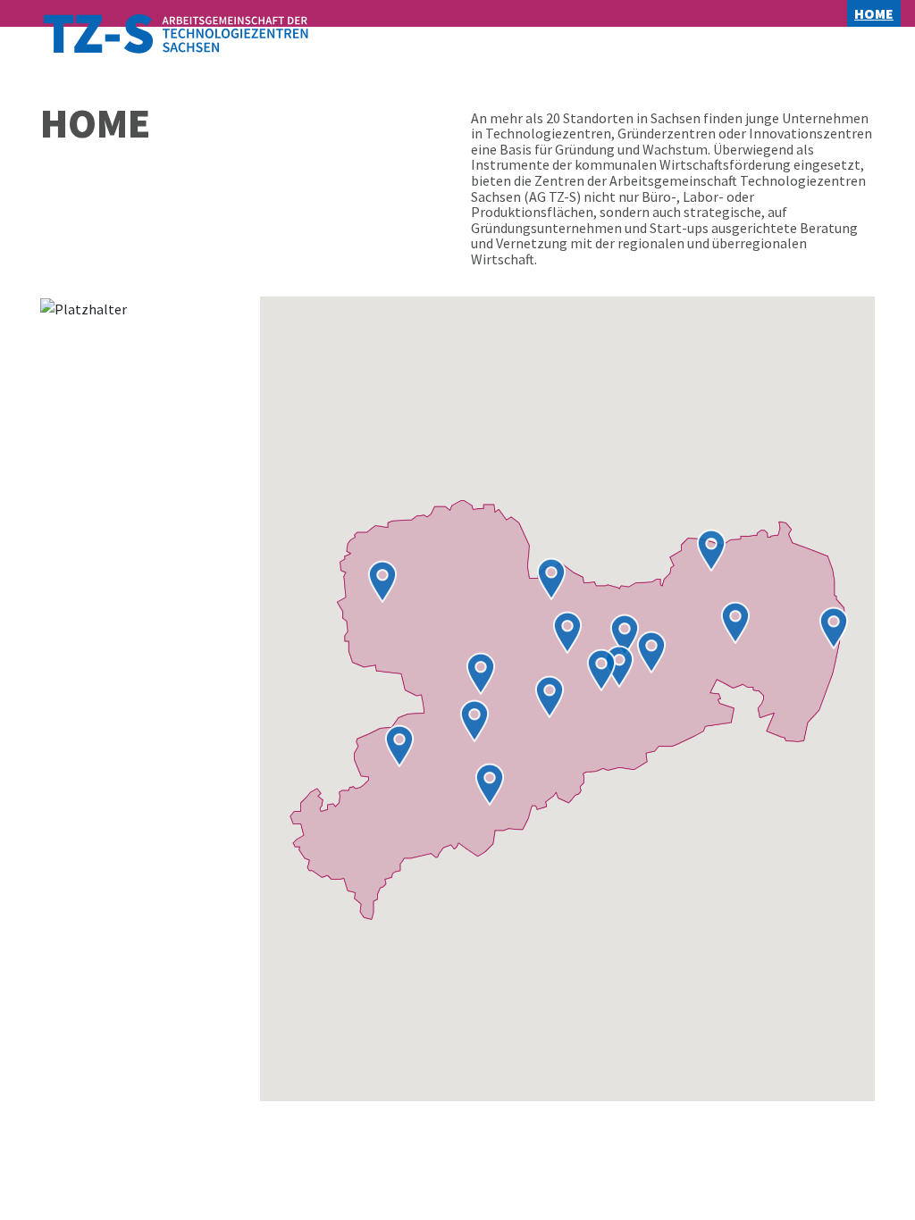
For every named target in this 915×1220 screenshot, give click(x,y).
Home (877, 13)
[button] (489, 784)
